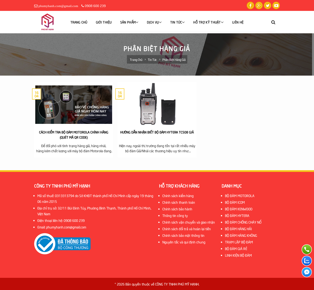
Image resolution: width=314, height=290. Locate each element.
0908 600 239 (95, 5)
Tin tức (176, 22)
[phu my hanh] (51, 22)
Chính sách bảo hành (177, 208)
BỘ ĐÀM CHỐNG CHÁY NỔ (243, 222)
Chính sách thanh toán (178, 202)
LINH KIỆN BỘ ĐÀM (238, 255)
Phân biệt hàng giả (174, 59)
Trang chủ (78, 22)
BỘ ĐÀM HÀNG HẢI (238, 228)
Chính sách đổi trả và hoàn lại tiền (186, 228)
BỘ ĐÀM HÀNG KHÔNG (241, 235)
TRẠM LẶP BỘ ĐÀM (239, 241)
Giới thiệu (104, 22)
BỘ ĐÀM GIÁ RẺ (236, 248)
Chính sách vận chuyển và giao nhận (188, 222)
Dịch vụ (153, 22)
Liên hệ (238, 22)
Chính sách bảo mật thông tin (183, 235)
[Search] (273, 22)
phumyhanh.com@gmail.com (58, 5)
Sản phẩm (128, 22)
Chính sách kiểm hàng (178, 195)
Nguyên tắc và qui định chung (183, 241)
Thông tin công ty (175, 215)
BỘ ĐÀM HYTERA (237, 215)
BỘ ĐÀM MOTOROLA (239, 195)
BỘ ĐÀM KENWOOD (238, 208)
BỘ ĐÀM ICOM (235, 202)
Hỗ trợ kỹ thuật (207, 22)
